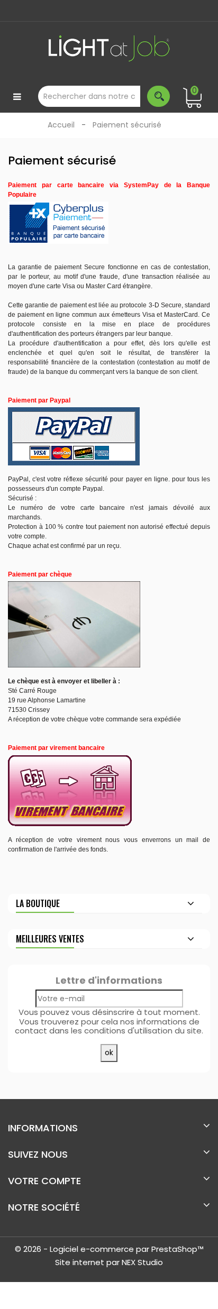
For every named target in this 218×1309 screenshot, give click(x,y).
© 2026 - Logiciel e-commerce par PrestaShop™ (109, 1249)
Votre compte (44, 1180)
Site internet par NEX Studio (109, 1262)
